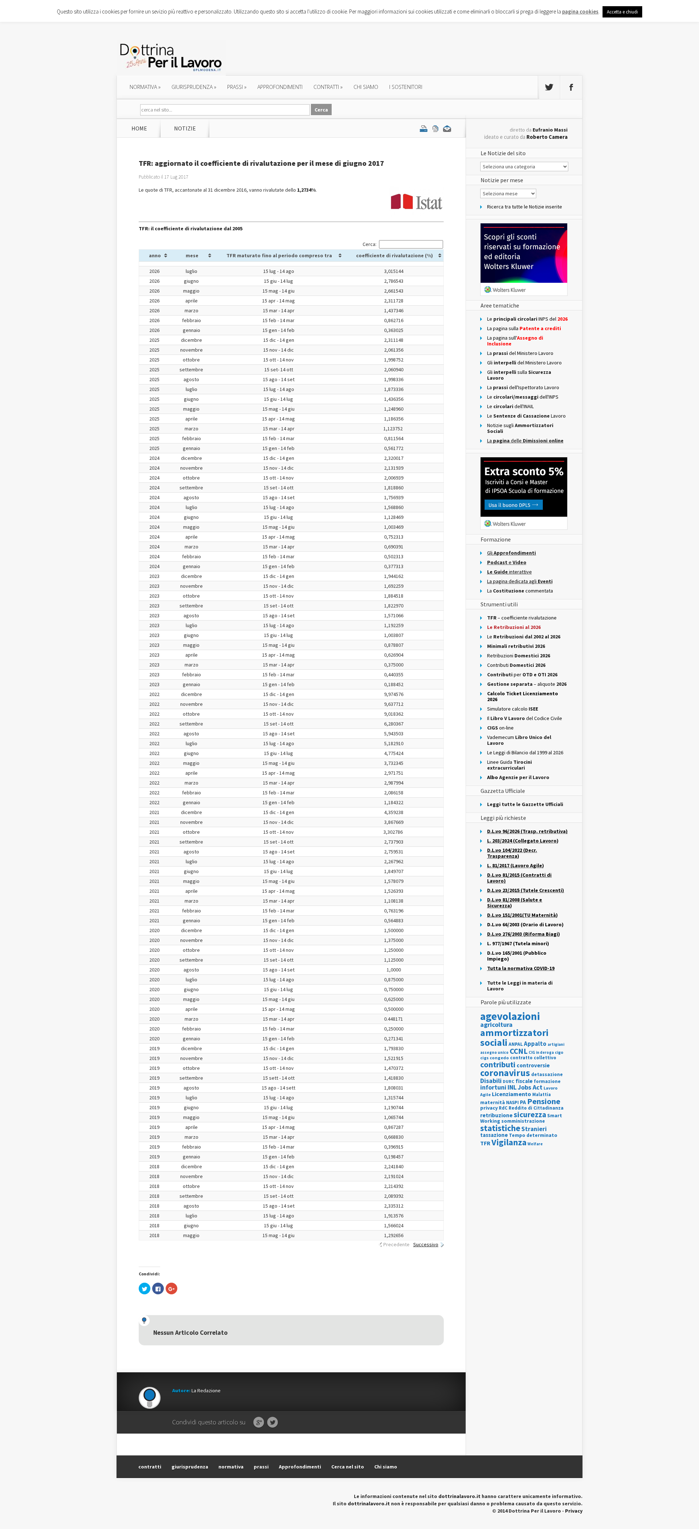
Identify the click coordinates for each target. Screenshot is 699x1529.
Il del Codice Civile (524, 718)
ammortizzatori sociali (514, 1037)
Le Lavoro (526, 415)
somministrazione (523, 1121)
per (522, 674)
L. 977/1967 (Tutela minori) (518, 943)
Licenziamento (511, 1094)
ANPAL (516, 1044)
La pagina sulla (524, 328)
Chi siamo (366, 86)
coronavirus (505, 1073)
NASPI (512, 1102)
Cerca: (369, 244)
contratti (328, 86)
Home (139, 128)
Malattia (541, 1094)
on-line (500, 727)
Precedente (396, 1244)
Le (523, 636)
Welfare (535, 1143)
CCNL (519, 1051)
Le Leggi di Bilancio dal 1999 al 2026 (525, 752)
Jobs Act (530, 1087)
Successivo (425, 1244)
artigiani (556, 1044)
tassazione (494, 1134)
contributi (498, 1064)
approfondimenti (280, 86)
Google (258, 1422)
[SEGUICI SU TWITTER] (549, 87)
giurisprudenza (193, 86)
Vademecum (519, 740)
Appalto (535, 1044)
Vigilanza (508, 1142)
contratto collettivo (533, 1058)
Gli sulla (519, 375)
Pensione (543, 1101)
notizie (185, 128)
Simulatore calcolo (512, 708)
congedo (499, 1057)
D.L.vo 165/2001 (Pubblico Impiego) (516, 956)
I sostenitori (405, 86)
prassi (236, 86)
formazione (547, 1081)
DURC (508, 1081)
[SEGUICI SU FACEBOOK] (571, 87)
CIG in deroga (541, 1052)
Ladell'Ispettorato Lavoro (523, 387)
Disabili (491, 1080)
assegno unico (494, 1052)
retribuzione (496, 1115)
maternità (492, 1102)
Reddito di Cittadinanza (536, 1108)
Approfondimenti (300, 1466)
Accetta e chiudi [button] (622, 12)
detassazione (547, 1074)
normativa (145, 86)
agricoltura (496, 1024)
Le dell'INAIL (510, 406)
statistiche (500, 1128)
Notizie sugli (520, 428)
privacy (489, 1107)
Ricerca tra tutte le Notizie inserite (524, 206)
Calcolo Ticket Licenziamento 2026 (522, 696)
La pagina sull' (515, 341)
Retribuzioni (518, 655)
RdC (503, 1108)
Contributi (516, 665)
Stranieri (534, 1129)
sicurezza (530, 1114)
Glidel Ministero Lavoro (524, 362)
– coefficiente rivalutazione (522, 617)
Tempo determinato (533, 1135)
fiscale (524, 1081)
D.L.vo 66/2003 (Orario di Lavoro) (525, 924)
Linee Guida (509, 765)
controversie (533, 1065)
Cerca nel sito (347, 1466)
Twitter (272, 1422)
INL (512, 1087)
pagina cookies (580, 11)
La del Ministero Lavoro (520, 353)
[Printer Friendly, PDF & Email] (435, 128)
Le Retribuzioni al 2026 (514, 627)
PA (523, 1102)
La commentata (520, 590)
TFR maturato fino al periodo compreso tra (279, 255)
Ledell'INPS (522, 397)
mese (192, 255)
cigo (559, 1052)
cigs (484, 1057)
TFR (485, 1143)
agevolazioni (510, 1016)
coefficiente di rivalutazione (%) (394, 255)
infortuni (493, 1087)
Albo (518, 777)
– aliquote (526, 684)
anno (155, 255)
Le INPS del (527, 319)
